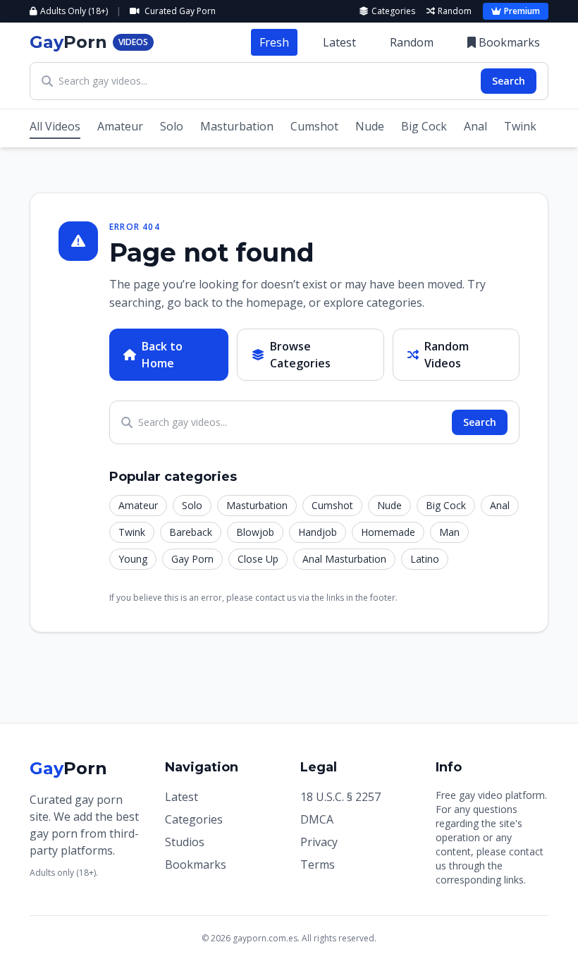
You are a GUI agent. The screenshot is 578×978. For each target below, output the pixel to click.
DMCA (316, 819)
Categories (393, 11)
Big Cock (424, 126)
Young (132, 559)
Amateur (120, 126)
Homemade (388, 532)
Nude (369, 126)
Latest (339, 42)
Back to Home (162, 354)
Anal (475, 126)
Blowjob (255, 532)
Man (449, 532)
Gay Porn (192, 559)
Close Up (258, 559)
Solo (171, 126)
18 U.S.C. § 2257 (340, 797)
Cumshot (314, 126)
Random (455, 11)
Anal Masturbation (344, 559)
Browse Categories (300, 354)
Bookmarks (509, 42)
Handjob (317, 532)
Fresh (274, 42)
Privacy (319, 842)
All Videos (55, 126)
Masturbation (236, 126)
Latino (424, 559)
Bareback (190, 532)
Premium (522, 11)
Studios (184, 842)
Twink (520, 126)
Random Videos (446, 354)
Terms (317, 864)
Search (508, 80)
